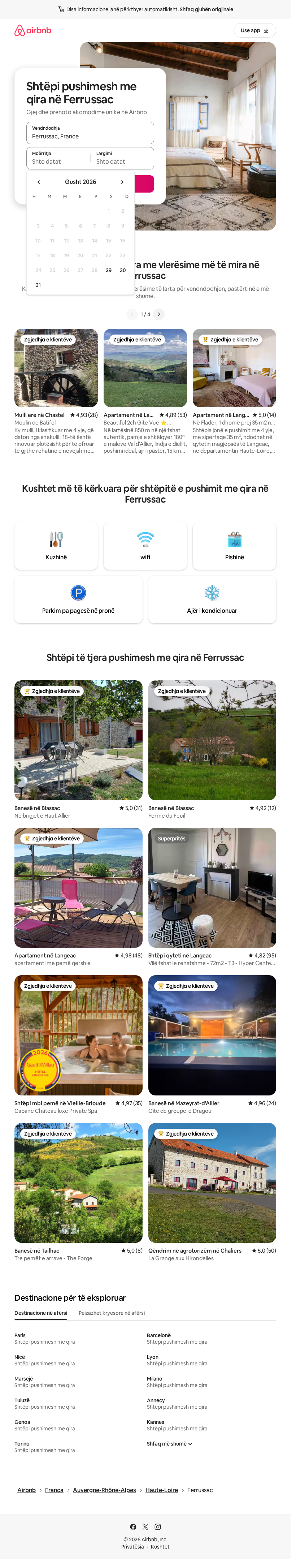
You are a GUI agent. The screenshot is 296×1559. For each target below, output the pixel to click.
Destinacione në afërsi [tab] (40, 1313)
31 (38, 285)
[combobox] (90, 136)
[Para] (159, 314)
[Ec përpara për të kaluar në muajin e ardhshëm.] (122, 182)
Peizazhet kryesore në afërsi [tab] (112, 1313)
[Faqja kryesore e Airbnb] (32, 30)
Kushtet (160, 1546)
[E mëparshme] (132, 314)
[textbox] (58, 161)
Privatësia (132, 1546)
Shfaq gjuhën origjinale (206, 9)
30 (123, 270)
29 (109, 270)
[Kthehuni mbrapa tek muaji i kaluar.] (39, 182)
